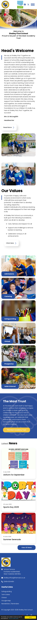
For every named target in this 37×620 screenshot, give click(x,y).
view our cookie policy (13, 618)
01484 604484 (9, 581)
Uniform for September (13, 474)
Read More (7, 127)
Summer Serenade (12, 539)
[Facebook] (25, 4)
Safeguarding (6, 591)
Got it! (30, 617)
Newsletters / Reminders (10, 604)
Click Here (10, 243)
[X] (28, 4)
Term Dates (5, 594)
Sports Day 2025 (11, 507)
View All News (26, 547)
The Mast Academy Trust (16, 430)
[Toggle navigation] (33, 4)
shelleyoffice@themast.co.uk (14, 578)
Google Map (6, 601)
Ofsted (4, 597)
